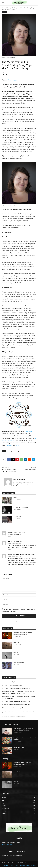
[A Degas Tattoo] (7, 519)
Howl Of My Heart (12, 682)
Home (3, 8)
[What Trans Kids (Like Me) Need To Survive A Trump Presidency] (7, 731)
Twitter (17, 445)
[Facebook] (9, 459)
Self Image (8, 8)
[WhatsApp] (21, 459)
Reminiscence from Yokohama (18, 716)
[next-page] (6, 526)
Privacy (11, 865)
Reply (9, 536)
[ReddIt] (29, 459)
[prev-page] (3, 526)
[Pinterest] (17, 459)
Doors (15, 497)
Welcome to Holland (30, 469)
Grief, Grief (17, 642)
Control (16, 652)
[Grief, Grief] (7, 645)
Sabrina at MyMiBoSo (15, 541)
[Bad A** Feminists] (7, 750)
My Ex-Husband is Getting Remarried (20, 688)
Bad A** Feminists (19, 747)
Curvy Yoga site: (12, 80)
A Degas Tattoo (18, 516)
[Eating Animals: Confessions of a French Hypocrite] (7, 740)
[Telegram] (33, 459)
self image (17, 451)
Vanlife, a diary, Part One (20, 708)
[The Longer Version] (7, 665)
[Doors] (7, 500)
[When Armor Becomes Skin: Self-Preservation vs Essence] (7, 635)
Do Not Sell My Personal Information (25, 865)
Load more (18, 672)
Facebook (9, 445)
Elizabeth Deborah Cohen (9, 711)
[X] (13, 459)
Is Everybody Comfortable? (21, 507)
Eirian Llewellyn (6, 708)
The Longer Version (19, 662)
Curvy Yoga (28, 431)
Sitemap (5, 865)
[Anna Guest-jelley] (7, 72)
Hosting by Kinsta (7, 844)
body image (10, 451)
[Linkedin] (25, 459)
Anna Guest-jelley (8, 74)
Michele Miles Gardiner (8, 691)
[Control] (7, 655)
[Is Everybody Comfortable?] (7, 510)
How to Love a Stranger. (15, 685)
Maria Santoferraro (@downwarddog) (21, 554)
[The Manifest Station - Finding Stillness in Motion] (19, 827)
